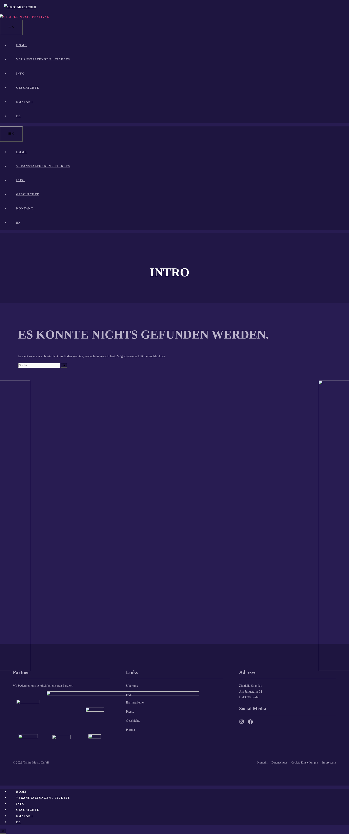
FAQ (129, 694)
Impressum (329, 762)
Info (20, 73)
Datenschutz (279, 762)
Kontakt (24, 101)
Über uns (132, 685)
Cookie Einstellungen (304, 762)
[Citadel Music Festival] (24, 16)
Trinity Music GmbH (36, 762)
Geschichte (27, 87)
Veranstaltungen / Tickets (43, 59)
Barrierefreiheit (135, 702)
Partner (130, 729)
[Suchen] (64, 365)
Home (21, 45)
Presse (130, 711)
